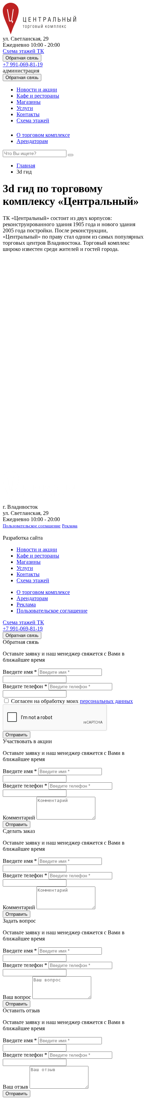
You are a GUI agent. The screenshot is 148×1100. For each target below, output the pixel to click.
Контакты (28, 114)
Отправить (17, 734)
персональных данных (106, 701)
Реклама (69, 525)
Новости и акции (37, 89)
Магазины (29, 102)
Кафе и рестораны (38, 96)
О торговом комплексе (43, 135)
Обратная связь (22, 57)
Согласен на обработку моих (71, 701)
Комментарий (19, 818)
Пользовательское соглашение (32, 525)
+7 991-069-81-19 (23, 64)
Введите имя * (20, 672)
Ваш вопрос (17, 997)
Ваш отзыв (15, 1087)
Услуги (25, 108)
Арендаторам (32, 141)
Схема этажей (33, 120)
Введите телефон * (25, 686)
